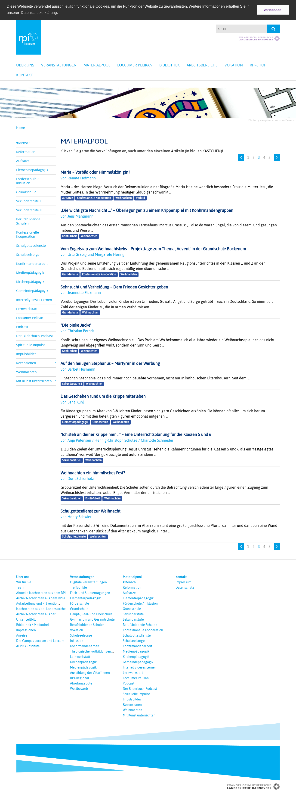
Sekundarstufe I (28, 201)
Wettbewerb (79, 689)
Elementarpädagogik (32, 170)
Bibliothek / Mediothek (32, 625)
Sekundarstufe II (29, 210)
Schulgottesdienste (31, 245)
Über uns (25, 65)
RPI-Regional (79, 678)
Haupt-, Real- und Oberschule (91, 614)
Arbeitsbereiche (202, 65)
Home (20, 128)
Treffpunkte (78, 587)
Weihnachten (26, 372)
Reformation (25, 152)
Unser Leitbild (26, 619)
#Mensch (23, 143)
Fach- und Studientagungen (90, 593)
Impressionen (26, 630)
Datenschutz (185, 587)
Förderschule (79, 603)
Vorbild (140, 198)
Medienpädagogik (30, 272)
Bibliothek (169, 65)
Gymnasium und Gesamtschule (92, 619)
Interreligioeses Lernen (34, 299)
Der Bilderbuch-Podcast (34, 336)
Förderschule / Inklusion (27, 181)
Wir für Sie (23, 582)
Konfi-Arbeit (69, 236)
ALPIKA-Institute (28, 646)
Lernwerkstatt (26, 308)
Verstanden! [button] (273, 10)
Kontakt (24, 75)
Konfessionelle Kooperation (27, 234)
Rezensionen (132, 704)
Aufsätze (23, 161)
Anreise (21, 635)
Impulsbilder (26, 354)
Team (20, 587)
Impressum (183, 582)
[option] (148, 102)
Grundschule (26, 192)
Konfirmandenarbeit (32, 263)
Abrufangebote (81, 683)
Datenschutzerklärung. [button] (39, 13)
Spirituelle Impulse (31, 345)
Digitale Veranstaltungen (88, 582)
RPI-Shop (258, 65)
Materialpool (96, 65)
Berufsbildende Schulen (28, 221)
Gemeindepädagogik (32, 290)
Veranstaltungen (59, 65)
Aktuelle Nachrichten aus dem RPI (41, 593)
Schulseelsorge (28, 254)
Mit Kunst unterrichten (139, 715)
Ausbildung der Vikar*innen (90, 673)
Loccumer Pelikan (134, 65)
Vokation (234, 65)
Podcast (22, 327)
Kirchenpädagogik (30, 281)
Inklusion (76, 641)
